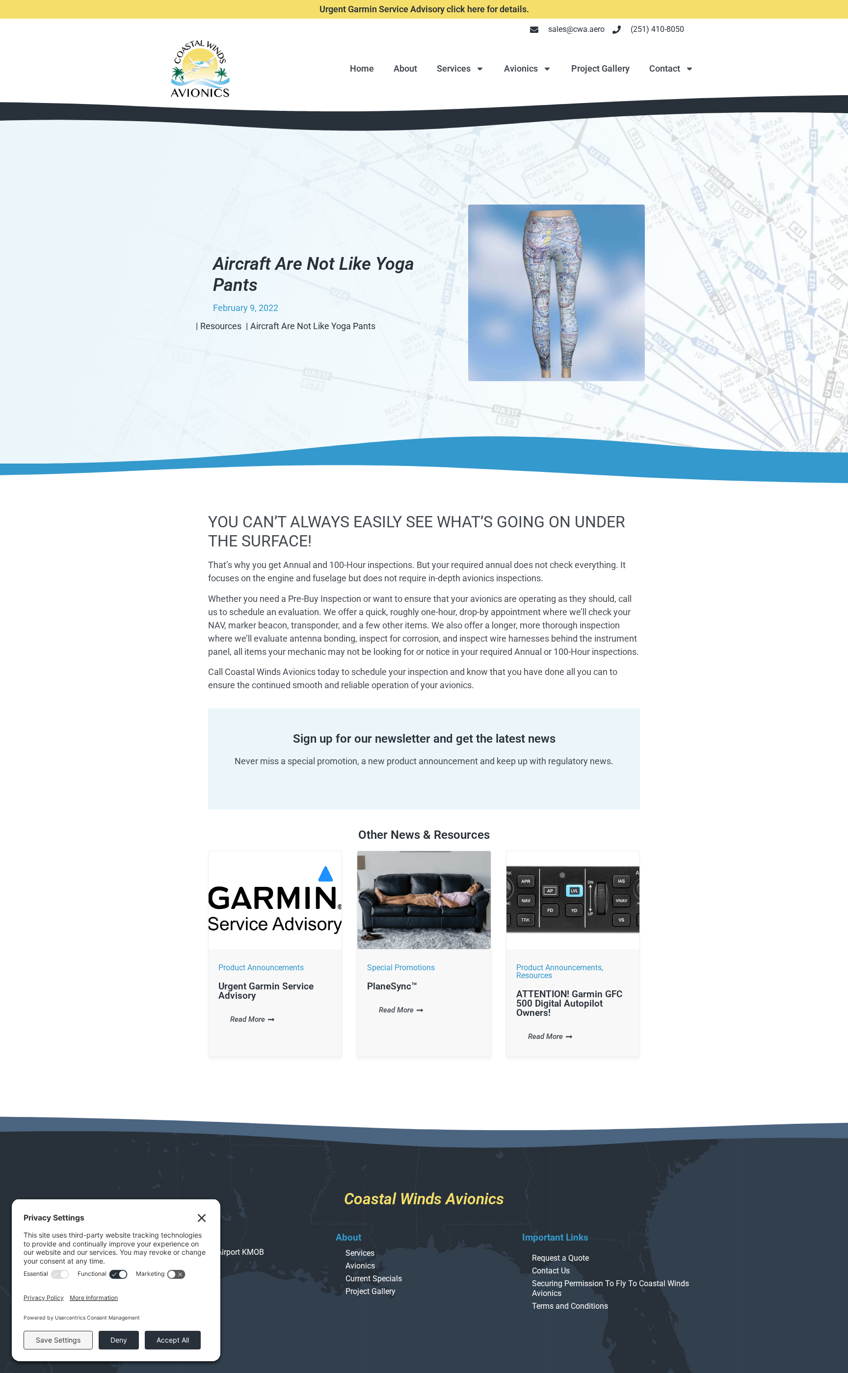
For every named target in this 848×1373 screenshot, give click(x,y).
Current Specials (373, 1278)
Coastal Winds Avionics (424, 1199)
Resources (534, 975)
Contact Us (551, 1270)
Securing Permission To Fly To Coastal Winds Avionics (610, 1288)
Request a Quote (560, 1258)
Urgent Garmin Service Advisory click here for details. (424, 9)
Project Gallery (600, 68)
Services (454, 68)
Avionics (521, 68)
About (405, 68)
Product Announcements (261, 967)
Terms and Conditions (570, 1306)
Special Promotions (401, 967)
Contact (664, 68)
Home (362, 68)
